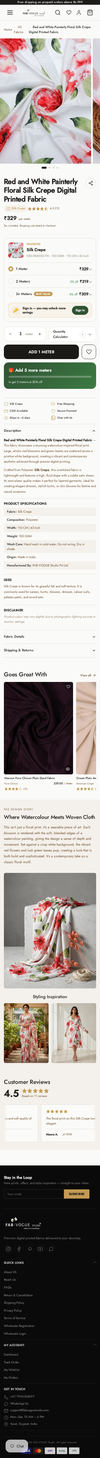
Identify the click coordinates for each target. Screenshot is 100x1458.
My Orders (11, 1377)
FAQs (7, 1287)
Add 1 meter (41, 352)
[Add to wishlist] (89, 352)
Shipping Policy (14, 1302)
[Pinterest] (29, 1249)
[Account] (79, 13)
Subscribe (77, 1194)
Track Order (11, 1362)
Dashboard (11, 1354)
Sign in (80, 310)
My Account (14, 1345)
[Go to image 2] (50, 168)
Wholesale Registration (19, 1326)
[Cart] (90, 12)
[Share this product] (91, 183)
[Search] (58, 12)
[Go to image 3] (53, 168)
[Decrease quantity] (10, 334)
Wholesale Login (15, 1333)
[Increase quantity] (39, 334)
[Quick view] (68, 769)
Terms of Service (15, 1318)
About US (10, 1272)
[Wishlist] (69, 13)
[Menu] (10, 12)
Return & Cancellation (18, 1295)
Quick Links (14, 1263)
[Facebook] (19, 1249)
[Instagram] (8, 1249)
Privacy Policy (13, 1310)
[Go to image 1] (44, 168)
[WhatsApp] (51, 1249)
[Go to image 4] (57, 168)
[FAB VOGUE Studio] (34, 12)
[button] (83, 334)
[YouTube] (40, 1249)
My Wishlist (11, 1370)
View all (85, 675)
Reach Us (10, 1279)
